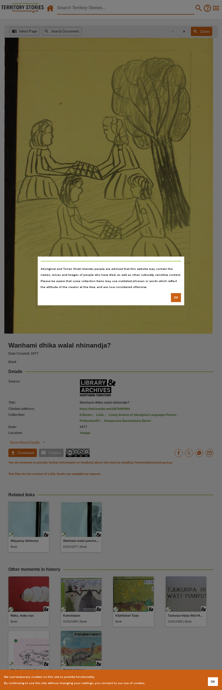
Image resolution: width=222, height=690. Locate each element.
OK (176, 297)
